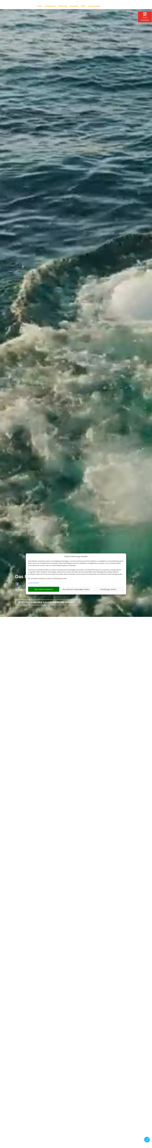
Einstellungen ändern (108, 589)
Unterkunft (62, 6)
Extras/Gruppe (94, 6)
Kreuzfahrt (74, 6)
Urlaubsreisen (50, 6)
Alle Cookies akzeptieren (43, 589)
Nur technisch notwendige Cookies (76, 589)
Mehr (83, 6)
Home (39, 6)
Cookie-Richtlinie (33, 583)
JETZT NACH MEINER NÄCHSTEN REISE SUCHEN (46, 602)
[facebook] (17, 585)
